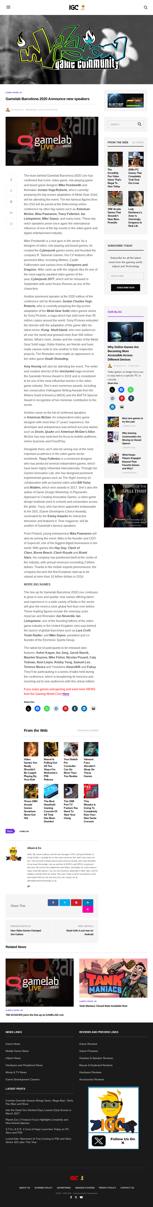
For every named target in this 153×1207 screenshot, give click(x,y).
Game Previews (88, 1050)
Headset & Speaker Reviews (96, 1058)
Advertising (64, 1188)
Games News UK (14, 93)
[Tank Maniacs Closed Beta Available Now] (113, 978)
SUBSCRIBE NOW (125, 287)
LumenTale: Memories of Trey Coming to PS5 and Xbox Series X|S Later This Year (38, 1140)
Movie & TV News (16, 1072)
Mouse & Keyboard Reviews (96, 1065)
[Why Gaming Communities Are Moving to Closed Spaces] (113, 436)
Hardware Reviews (90, 1072)
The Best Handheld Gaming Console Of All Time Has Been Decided (50, 811)
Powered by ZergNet (87, 730)
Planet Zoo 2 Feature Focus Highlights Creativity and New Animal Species (37, 1121)
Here (66, 693)
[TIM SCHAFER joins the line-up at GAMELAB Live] (40, 983)
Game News (13, 1043)
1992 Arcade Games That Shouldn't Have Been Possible (114, 216)
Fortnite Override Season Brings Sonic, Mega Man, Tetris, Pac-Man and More (40, 1102)
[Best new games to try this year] (113, 422)
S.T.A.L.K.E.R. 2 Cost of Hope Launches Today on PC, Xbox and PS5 (38, 1131)
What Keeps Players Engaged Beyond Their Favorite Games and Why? (131, 461)
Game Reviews (88, 1043)
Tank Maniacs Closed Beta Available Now (103, 1005)
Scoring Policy (43, 1188)
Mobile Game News (17, 1050)
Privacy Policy (107, 1188)
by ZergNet (138, 142)
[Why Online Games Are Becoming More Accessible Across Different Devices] (126, 332)
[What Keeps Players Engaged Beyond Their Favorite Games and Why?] (113, 458)
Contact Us (127, 1188)
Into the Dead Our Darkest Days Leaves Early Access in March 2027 (38, 1112)
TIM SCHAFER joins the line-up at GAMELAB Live (35, 1014)
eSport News (13, 1058)
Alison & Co (17, 110)
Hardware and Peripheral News (24, 1065)
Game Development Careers (23, 1079)
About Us (24, 1188)
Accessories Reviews (91, 1079)
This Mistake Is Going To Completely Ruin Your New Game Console (90, 811)
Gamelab (24, 831)
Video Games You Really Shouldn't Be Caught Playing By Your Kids (30, 769)
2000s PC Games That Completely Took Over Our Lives (134, 176)
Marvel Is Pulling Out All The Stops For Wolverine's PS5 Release (50, 769)
